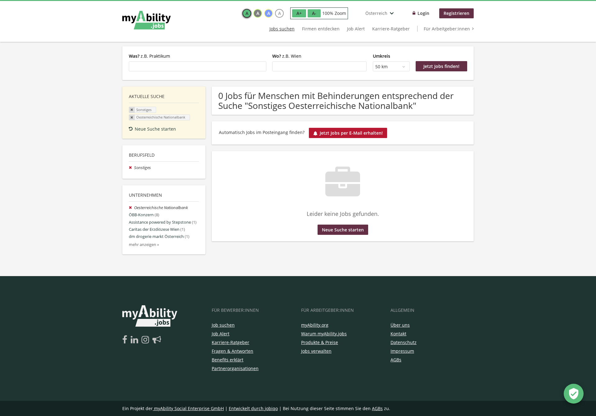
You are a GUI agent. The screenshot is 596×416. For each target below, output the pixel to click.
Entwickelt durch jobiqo (253, 408)
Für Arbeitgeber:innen (447, 29)
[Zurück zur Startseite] (146, 20)
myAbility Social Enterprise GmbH (189, 408)
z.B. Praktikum (149, 56)
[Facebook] (125, 340)
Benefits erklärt (227, 360)
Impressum (402, 351)
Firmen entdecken (321, 29)
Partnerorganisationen (235, 368)
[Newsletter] (156, 340)
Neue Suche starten (155, 129)
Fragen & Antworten (232, 351)
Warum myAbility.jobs (324, 334)
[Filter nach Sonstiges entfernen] (131, 167)
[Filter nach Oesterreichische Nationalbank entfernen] (131, 207)
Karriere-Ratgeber (391, 29)
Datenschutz (404, 342)
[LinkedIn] (135, 340)
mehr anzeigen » (144, 244)
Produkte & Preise (319, 342)
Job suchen (223, 325)
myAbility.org (314, 325)
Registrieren (456, 13)
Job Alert (356, 29)
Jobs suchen (282, 29)
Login (423, 13)
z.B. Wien (286, 56)
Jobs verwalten (316, 351)
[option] (246, 13)
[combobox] (197, 66)
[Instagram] (146, 340)
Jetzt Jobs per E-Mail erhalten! (351, 133)
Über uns (400, 325)
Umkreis (381, 56)
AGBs (396, 360)
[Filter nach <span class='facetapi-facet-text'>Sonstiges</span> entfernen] (132, 110)
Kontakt (398, 334)
